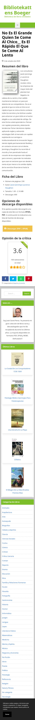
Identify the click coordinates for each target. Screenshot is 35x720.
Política (5, 670)
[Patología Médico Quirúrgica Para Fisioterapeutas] (17, 388)
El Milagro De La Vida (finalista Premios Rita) (17, 491)
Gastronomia (7, 600)
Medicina (5, 639)
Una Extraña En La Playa (17, 430)
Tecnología (6, 697)
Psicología (6, 675)
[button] (17, 25)
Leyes (4, 626)
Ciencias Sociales (8, 539)
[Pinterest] (29, 279)
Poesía (4, 666)
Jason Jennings (16, 185)
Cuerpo (5, 560)
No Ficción (6, 657)
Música (5, 648)
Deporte (5, 565)
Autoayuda (6, 521)
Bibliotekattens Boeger (18, 10)
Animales (5, 508)
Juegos (4, 618)
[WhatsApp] (21, 279)
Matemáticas (7, 635)
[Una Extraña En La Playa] (17, 418)
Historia (5, 604)
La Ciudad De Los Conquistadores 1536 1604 (17, 370)
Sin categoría (7, 692)
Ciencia (5, 534)
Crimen (5, 552)
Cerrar (7, 714)
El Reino (17, 459)
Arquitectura (7, 512)
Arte (3, 517)
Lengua (5, 622)
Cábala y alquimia (9, 530)
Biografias (6, 525)
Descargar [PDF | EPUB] (17, 228)
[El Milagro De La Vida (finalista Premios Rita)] (17, 477)
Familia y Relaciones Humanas (14, 582)
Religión (5, 683)
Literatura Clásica (9, 631)
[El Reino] (17, 448)
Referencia (6, 679)
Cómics (5, 547)
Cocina (4, 543)
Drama (4, 569)
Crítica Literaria (8, 556)
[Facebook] (5, 279)
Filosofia (5, 591)
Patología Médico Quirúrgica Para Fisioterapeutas (17, 399)
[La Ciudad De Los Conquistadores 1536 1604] (17, 359)
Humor (5, 609)
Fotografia (6, 596)
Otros (4, 661)
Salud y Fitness (8, 688)
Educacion (6, 574)
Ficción (4, 587)
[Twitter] (13, 279)
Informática (6, 613)
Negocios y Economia (19, 283)
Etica (4, 578)
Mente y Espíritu (8, 644)
